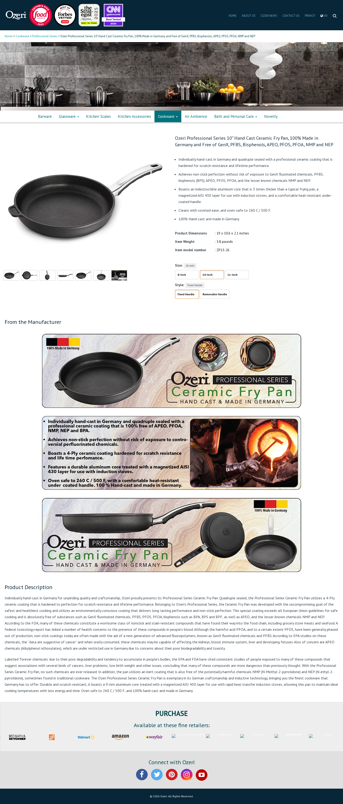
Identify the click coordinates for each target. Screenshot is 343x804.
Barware (45, 116)
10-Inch (190, 265)
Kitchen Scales (98, 116)
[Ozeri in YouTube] (202, 778)
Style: (179, 285)
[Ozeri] (16, 15)
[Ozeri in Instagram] (187, 778)
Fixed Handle (195, 285)
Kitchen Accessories (134, 116)
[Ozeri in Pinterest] (172, 778)
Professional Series (44, 36)
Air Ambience (196, 116)
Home (9, 36)
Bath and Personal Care (234, 116)
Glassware (68, 116)
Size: (179, 265)
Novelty (271, 116)
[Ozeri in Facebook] (142, 778)
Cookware (22, 36)
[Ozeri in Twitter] (157, 778)
